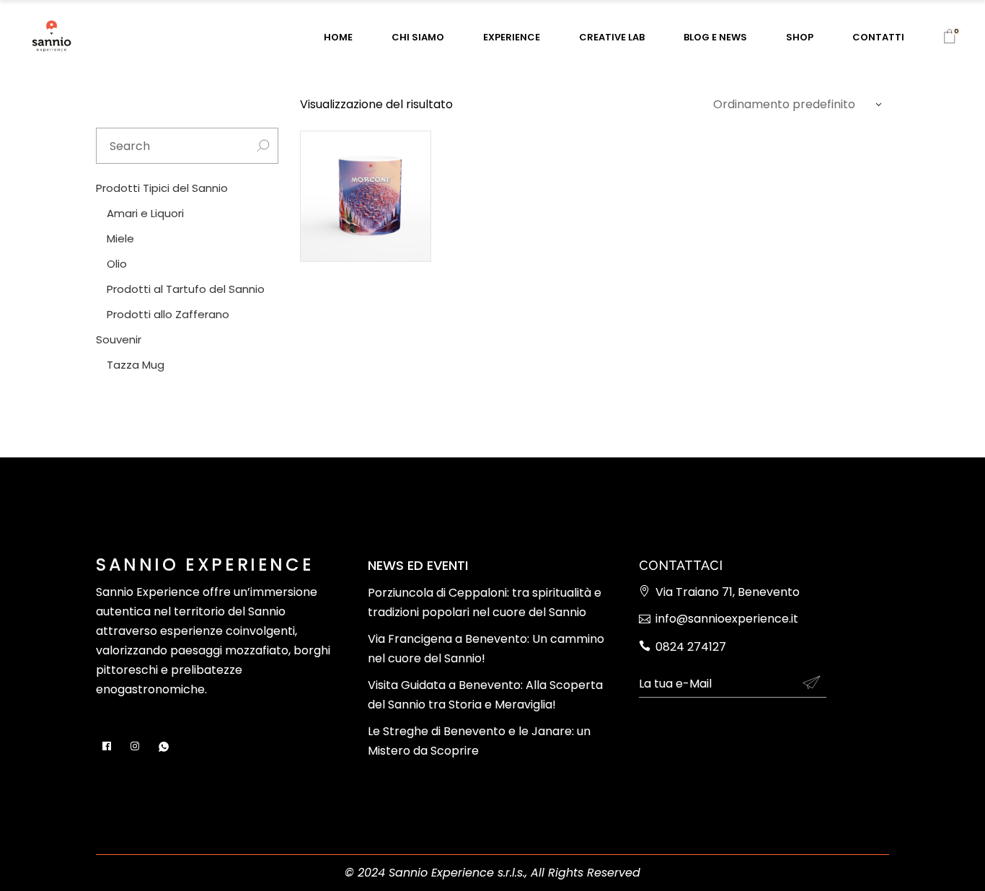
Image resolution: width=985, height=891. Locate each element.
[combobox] (794, 104)
